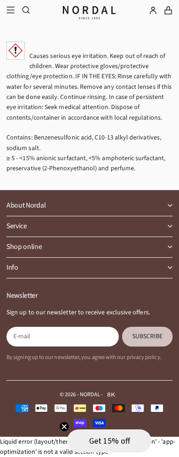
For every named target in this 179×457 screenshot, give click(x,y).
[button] (109, 440)
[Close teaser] (64, 426)
